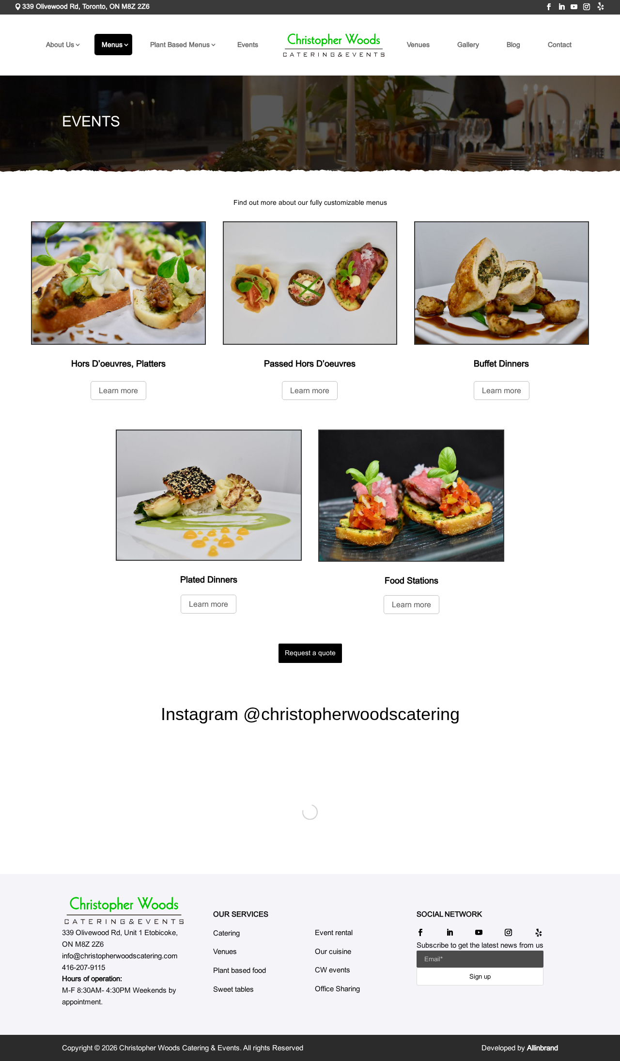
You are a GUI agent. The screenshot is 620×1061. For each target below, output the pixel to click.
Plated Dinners (208, 579)
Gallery (468, 44)
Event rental (334, 932)
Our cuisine (333, 951)
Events (247, 44)
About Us (60, 44)
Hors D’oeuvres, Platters (118, 364)
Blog (513, 44)
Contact (560, 44)
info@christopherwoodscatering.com (120, 956)
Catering (226, 933)
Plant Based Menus (180, 44)
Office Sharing (337, 988)
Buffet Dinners (501, 364)
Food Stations (411, 580)
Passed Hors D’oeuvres (310, 364)
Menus (112, 44)
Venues (418, 44)
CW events (332, 970)
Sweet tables (233, 989)
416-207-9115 (83, 967)
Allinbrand (542, 1048)
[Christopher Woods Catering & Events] (124, 910)
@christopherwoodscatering (351, 714)
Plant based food (239, 970)
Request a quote (310, 653)
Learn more (118, 390)
